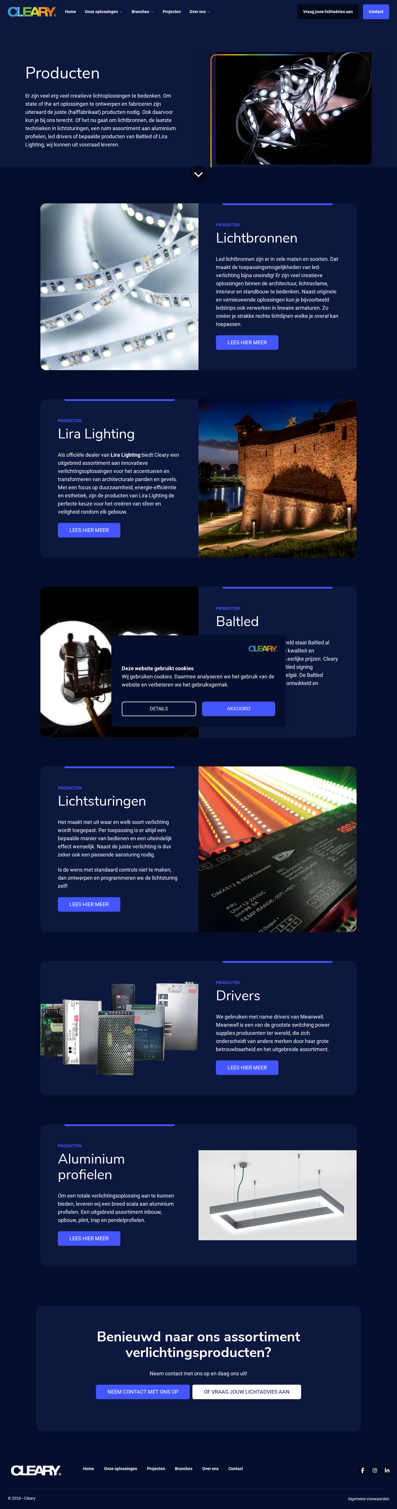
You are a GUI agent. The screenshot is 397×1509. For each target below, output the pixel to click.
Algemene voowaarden (368, 1499)
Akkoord (239, 708)
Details (159, 709)
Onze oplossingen (120, 1468)
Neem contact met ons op (143, 1392)
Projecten (172, 11)
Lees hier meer (247, 342)
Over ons (197, 11)
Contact (376, 11)
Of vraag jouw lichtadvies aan (246, 1392)
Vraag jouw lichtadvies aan (328, 11)
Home (70, 11)
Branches (140, 11)
